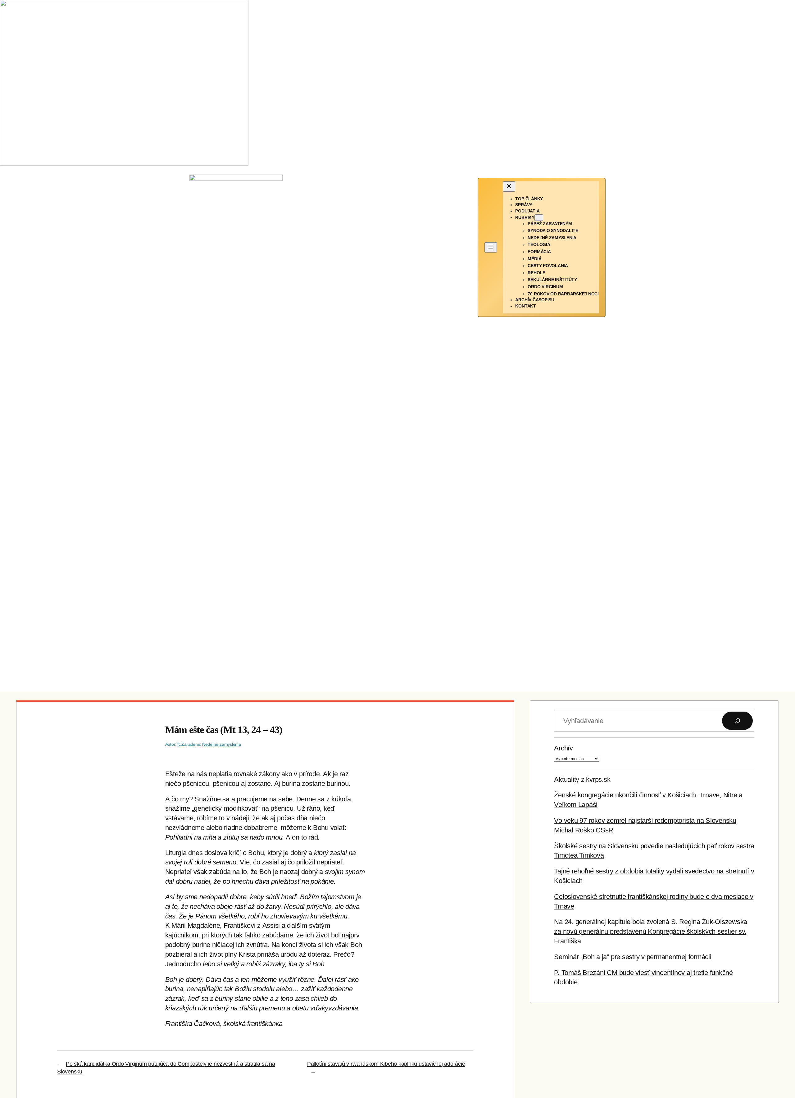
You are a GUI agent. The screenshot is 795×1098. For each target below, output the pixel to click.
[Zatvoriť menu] (509, 186)
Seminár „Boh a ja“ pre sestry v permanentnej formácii (632, 957)
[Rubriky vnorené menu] (538, 217)
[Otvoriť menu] (490, 247)
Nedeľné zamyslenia (221, 744)
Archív (563, 748)
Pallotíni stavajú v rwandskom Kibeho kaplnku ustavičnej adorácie (386, 1064)
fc (179, 744)
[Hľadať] (737, 721)
